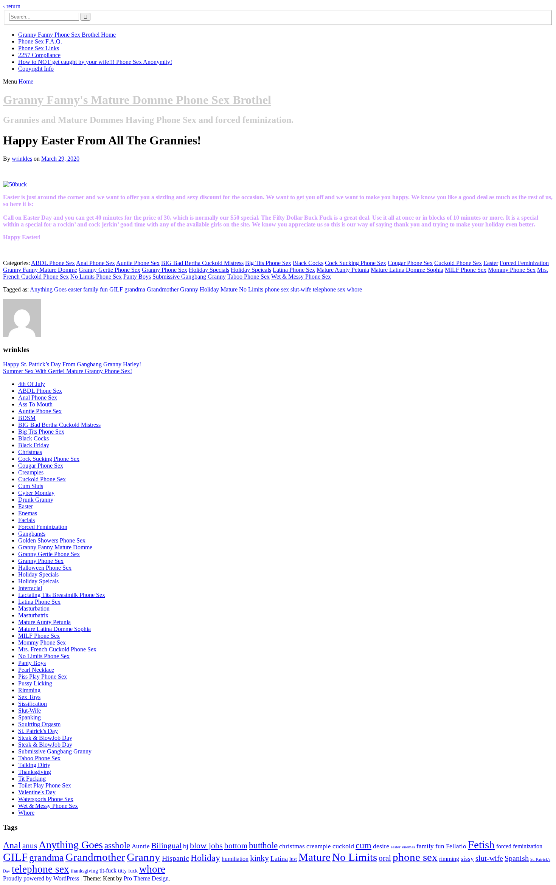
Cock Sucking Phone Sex (355, 263)
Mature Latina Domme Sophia (407, 270)
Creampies (30, 472)
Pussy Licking (35, 683)
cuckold (343, 846)
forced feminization (519, 846)
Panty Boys (137, 276)
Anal (12, 845)
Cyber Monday (36, 493)
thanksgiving (84, 871)
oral (385, 858)
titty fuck (128, 871)
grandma (134, 289)
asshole (117, 845)
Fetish (481, 845)
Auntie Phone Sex (138, 263)
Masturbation (34, 608)
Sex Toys (29, 697)
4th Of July (31, 384)
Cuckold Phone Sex (458, 263)
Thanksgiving (34, 772)
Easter (490, 263)
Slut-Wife (29, 710)
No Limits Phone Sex (96, 276)
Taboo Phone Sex (248, 276)
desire (381, 846)
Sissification (32, 704)
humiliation (235, 859)
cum (363, 845)
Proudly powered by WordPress (41, 878)
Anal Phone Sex (95, 263)
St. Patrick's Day (38, 731)
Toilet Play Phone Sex (44, 785)
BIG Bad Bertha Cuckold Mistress (202, 263)
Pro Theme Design (146, 878)
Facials (26, 520)
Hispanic (175, 858)
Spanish (517, 858)
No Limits (251, 289)
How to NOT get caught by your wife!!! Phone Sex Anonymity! (95, 62)
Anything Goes (48, 289)
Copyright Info (36, 68)
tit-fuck (107, 870)
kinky (259, 858)
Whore (26, 812)
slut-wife (300, 289)
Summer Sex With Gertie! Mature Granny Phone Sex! (67, 371)
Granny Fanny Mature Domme (40, 270)
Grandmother (163, 289)
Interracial (30, 588)
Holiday (209, 289)
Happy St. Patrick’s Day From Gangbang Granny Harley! (72, 364)
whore (354, 289)
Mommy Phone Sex (512, 270)
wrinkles (22, 158)
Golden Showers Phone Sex (51, 540)
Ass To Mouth (35, 404)
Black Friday (33, 445)
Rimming (29, 690)
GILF (116, 289)
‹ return (11, 6)
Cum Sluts (30, 486)
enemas (408, 847)
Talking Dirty (34, 765)
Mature (229, 289)
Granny (189, 289)
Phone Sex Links (38, 48)
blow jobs (206, 845)
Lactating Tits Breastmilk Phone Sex (61, 595)
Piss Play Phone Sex (42, 676)
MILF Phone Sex (465, 270)
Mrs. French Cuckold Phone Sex (57, 649)
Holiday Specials (209, 270)
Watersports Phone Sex (45, 799)
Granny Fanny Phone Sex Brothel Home (67, 34)
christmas (292, 846)
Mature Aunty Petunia (343, 270)
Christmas (30, 452)
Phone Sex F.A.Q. (40, 41)
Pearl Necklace (36, 669)
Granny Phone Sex (164, 270)
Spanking (29, 717)
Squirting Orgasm (39, 724)
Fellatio (456, 846)
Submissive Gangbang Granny (189, 276)
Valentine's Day (37, 792)
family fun (95, 289)
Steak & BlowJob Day (45, 738)
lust (293, 859)
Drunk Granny (35, 499)
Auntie (141, 846)
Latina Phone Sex (294, 270)
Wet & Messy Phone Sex (301, 276)
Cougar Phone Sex (410, 263)
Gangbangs (31, 533)
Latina (279, 858)
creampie (318, 846)
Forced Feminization (524, 263)
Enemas (27, 513)
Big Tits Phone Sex (268, 263)
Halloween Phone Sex (44, 567)
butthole (263, 845)
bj (185, 846)
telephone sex (329, 289)
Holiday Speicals (251, 270)
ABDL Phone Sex (53, 263)
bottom (235, 845)
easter (75, 289)
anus (29, 845)
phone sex (277, 289)
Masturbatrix (33, 615)
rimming (449, 859)
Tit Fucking (32, 778)
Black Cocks (308, 263)
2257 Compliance (39, 55)
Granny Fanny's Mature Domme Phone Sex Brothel (137, 100)
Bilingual (166, 845)
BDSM (27, 418)
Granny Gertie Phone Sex (109, 270)
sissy (467, 858)
